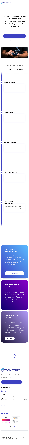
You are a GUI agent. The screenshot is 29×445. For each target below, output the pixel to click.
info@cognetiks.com (8, 391)
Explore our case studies (14, 41)
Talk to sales (14, 36)
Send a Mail (9, 338)
